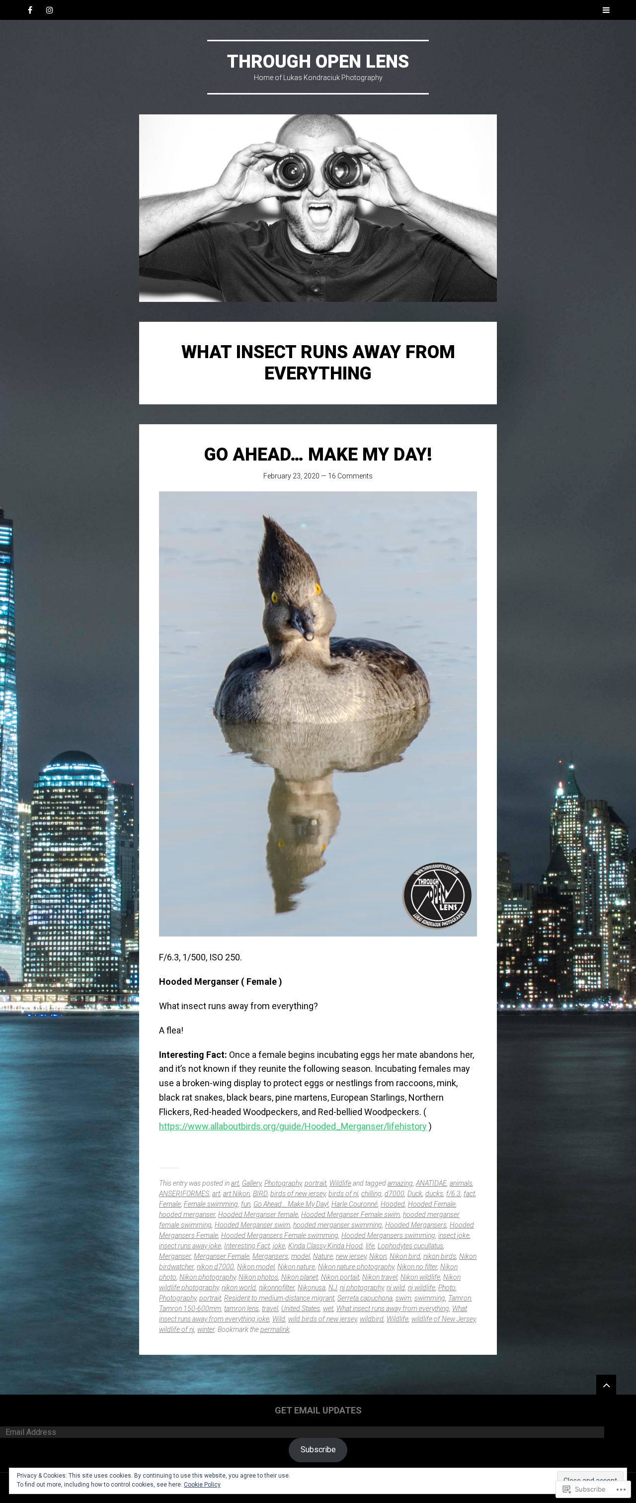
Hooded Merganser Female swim (350, 1215)
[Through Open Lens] (318, 208)
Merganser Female (221, 1256)
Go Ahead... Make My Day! (290, 1204)
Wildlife (340, 1183)
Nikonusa (311, 1288)
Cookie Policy (202, 1484)
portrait (315, 1183)
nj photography (362, 1288)
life (370, 1246)
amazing (400, 1183)
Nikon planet (299, 1277)
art (235, 1183)
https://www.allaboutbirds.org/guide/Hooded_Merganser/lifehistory (293, 1126)
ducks (434, 1194)
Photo (447, 1288)
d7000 (394, 1194)
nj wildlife (421, 1288)
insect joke (454, 1235)
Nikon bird (405, 1256)
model (300, 1256)
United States (300, 1309)
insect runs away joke (190, 1246)
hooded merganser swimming (337, 1225)
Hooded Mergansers (416, 1225)
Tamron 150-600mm (190, 1309)
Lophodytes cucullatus (410, 1246)
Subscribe (318, 1449)
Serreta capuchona (365, 1298)
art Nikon (236, 1194)
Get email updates (318, 1410)
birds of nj (343, 1194)
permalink (275, 1329)
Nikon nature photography (356, 1267)
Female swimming (211, 1204)
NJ (332, 1288)
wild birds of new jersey (322, 1319)
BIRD (260, 1194)
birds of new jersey (297, 1194)
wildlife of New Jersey (443, 1319)
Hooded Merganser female (258, 1215)
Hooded (393, 1204)
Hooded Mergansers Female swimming (279, 1235)
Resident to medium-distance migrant (279, 1298)
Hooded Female (432, 1204)
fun (245, 1204)
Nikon (378, 1256)
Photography (283, 1183)
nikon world (239, 1288)
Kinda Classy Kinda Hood (325, 1246)
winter (206, 1329)
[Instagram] (50, 10)
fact (469, 1194)
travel (270, 1309)
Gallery (251, 1183)
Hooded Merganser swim (252, 1225)
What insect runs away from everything (392, 1309)
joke (279, 1246)
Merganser (175, 1256)
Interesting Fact (247, 1246)
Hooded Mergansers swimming (388, 1235)
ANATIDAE (431, 1183)
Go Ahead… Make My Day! (318, 454)
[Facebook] (30, 10)
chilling (371, 1194)
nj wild (396, 1288)
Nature (323, 1256)
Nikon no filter (417, 1267)
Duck (414, 1194)
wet (328, 1309)
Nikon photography (207, 1277)
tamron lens (241, 1309)
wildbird (372, 1319)
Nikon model (256, 1267)
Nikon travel (380, 1277)
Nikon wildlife (420, 1277)
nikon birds (439, 1256)
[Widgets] (606, 1385)
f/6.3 (453, 1194)
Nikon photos (258, 1277)
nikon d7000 (215, 1267)
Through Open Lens (318, 61)
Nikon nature (296, 1267)
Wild (278, 1319)
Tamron (459, 1298)
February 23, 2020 (291, 476)
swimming (429, 1298)
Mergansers (270, 1256)
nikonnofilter (277, 1288)
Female (170, 1204)
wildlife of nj (176, 1329)
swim (403, 1298)
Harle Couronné (354, 1204)
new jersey (351, 1256)
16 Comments (350, 476)
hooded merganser (187, 1215)
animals (461, 1183)
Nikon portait (340, 1277)
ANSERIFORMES (184, 1194)
